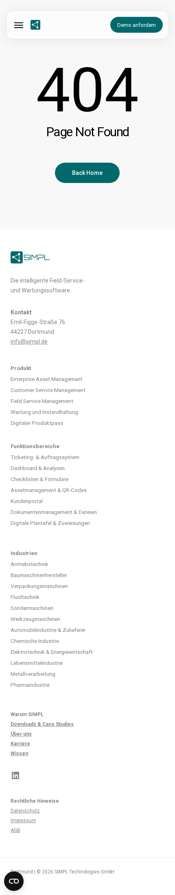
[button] (18, 25)
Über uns (21, 734)
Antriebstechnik (29, 564)
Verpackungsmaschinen (39, 586)
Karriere (20, 744)
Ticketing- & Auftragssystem (45, 457)
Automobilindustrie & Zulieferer (48, 630)
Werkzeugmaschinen (35, 619)
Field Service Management (42, 401)
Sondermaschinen (32, 608)
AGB (15, 830)
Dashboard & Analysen (38, 468)
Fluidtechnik (25, 597)
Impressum (23, 820)
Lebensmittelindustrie (37, 663)
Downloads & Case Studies (42, 724)
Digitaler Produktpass (37, 423)
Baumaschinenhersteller (39, 575)
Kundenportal (27, 501)
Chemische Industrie (35, 641)
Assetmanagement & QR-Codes (49, 490)
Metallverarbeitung (33, 674)
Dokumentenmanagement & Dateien (54, 512)
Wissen (19, 753)
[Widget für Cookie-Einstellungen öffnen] (14, 881)
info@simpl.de (29, 341)
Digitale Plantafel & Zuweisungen (50, 523)
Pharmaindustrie (30, 685)
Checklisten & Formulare (39, 479)
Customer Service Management (48, 390)
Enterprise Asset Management (47, 379)
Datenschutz (25, 811)
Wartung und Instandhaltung (44, 412)
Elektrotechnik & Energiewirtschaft (52, 652)
